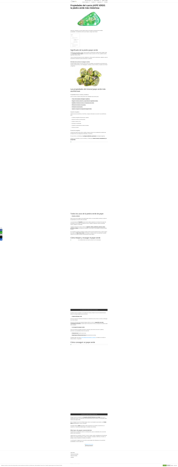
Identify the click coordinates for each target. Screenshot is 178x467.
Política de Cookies (74, 455)
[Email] (1, 235)
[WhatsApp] (1, 232)
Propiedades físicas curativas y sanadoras (76, 39)
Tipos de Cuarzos (88, 0)
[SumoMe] (1, 239)
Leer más (175, 465)
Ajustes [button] (172, 465)
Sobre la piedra (96, 0)
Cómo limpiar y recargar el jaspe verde (72, 43)
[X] (1, 237)
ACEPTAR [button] (164, 465)
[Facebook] (1, 230)
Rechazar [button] (168, 465)
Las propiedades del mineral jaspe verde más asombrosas (73, 38)
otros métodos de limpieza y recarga (88, 337)
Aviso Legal (73, 452)
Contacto (72, 457)
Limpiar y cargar (105, 0)
